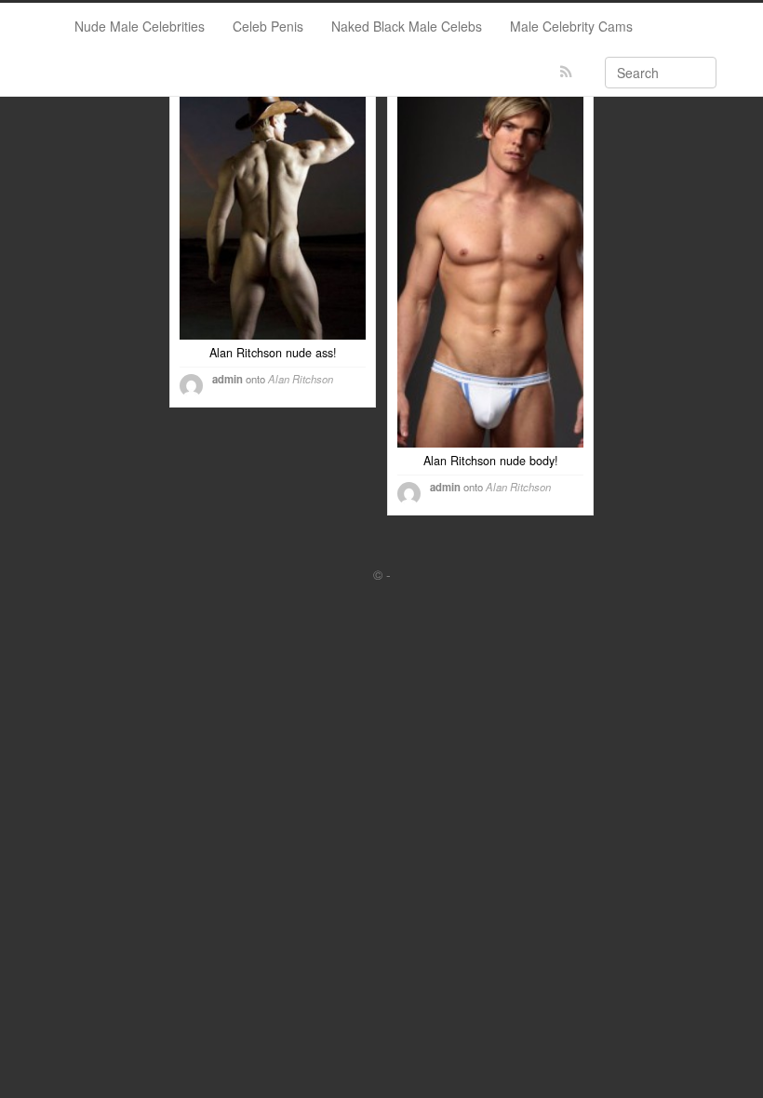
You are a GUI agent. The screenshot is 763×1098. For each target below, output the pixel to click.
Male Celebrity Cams (571, 26)
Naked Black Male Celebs (406, 26)
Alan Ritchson (300, 378)
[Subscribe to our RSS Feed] (566, 72)
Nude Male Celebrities (139, 26)
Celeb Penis (268, 26)
